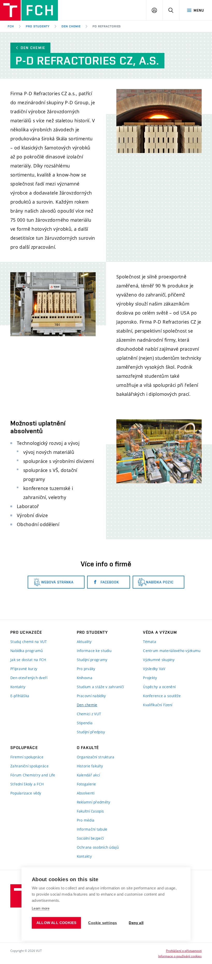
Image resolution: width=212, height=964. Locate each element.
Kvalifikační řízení (157, 704)
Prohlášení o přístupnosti (184, 951)
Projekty (150, 677)
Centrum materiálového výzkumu (171, 650)
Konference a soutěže (162, 695)
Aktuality (84, 641)
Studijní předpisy (91, 731)
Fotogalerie (86, 784)
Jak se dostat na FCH (28, 659)
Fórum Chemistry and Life (32, 775)
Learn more (40, 908)
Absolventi (86, 793)
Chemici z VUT (89, 713)
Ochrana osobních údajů (98, 847)
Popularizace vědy (25, 793)
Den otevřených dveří (29, 677)
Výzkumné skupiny (158, 659)
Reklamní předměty (93, 802)
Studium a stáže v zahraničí (100, 686)
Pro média (86, 820)
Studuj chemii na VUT (28, 641)
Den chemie (71, 26)
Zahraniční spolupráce (29, 766)
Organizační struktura (96, 756)
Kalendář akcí (88, 775)
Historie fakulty (90, 766)
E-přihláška (19, 695)
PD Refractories (107, 26)
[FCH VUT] (29, 10)
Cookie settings (102, 923)
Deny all (136, 923)
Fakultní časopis (90, 811)
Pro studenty (38, 26)
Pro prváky (86, 668)
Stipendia (85, 722)
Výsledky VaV (154, 668)
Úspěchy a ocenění (159, 686)
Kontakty (17, 686)
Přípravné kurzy (23, 668)
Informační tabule (92, 829)
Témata (149, 641)
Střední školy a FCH (27, 784)
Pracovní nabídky (91, 695)
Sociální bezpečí (90, 838)
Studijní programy (92, 659)
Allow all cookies (56, 923)
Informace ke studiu (94, 650)
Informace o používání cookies (180, 956)
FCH (11, 26)
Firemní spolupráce (26, 756)
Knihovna (84, 677)
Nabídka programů (26, 650)
